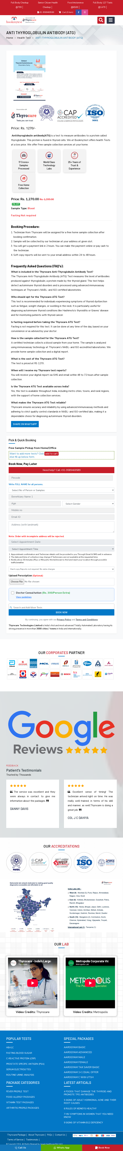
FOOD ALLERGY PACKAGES (20, 1096)
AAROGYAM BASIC (75, 1047)
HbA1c (10, 1047)
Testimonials (32, 1140)
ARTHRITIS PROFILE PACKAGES (22, 1107)
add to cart (51, 453)
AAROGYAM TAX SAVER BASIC (81, 1067)
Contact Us (60, 1135)
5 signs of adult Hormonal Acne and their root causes (90, 1101)
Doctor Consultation (43, 592)
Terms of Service (15, 1140)
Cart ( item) (67, 12)
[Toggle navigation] (101, 20)
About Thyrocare (36, 1135)
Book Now (104, 1147)
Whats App (63, 1147)
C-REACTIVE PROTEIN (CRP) (21, 1058)
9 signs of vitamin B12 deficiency (83, 1122)
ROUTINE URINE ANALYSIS (20, 1074)
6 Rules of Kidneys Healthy (80, 1108)
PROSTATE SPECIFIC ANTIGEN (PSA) (25, 1063)
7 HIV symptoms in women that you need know (88, 1116)
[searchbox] (62, 606)
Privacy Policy (64, 619)
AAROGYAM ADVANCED (78, 1052)
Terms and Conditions (87, 619)
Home (9, 37)
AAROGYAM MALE (74, 1057)
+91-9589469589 (46, 12)
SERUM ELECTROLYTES (18, 1069)
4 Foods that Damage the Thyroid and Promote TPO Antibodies (88, 1093)
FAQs (49, 1135)
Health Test (24, 37)
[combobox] (61, 606)
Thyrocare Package (16, 1135)
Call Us (22, 1147)
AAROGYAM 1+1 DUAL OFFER (81, 1072)
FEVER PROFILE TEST (17, 1091)
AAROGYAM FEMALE (76, 1062)
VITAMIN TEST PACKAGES (20, 1102)
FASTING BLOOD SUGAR (19, 1053)
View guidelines (24, 597)
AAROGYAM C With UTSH (79, 1077)
